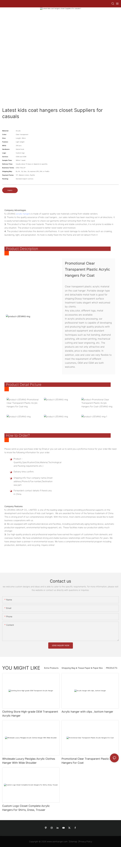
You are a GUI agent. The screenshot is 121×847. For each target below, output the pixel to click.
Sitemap (73, 841)
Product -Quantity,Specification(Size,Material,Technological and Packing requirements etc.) (34, 462)
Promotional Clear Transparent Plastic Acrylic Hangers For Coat (90, 760)
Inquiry (10, 190)
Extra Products (51, 668)
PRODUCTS (111, 668)
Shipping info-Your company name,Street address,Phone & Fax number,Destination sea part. (33, 481)
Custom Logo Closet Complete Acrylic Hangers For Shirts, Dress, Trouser (26, 807)
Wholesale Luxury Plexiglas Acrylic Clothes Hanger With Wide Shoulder (28, 760)
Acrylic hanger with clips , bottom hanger (87, 711)
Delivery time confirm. (24, 471)
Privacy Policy (85, 841)
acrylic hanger (23, 213)
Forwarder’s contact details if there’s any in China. (33, 492)
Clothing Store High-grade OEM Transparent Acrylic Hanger (30, 713)
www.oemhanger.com (57, 841)
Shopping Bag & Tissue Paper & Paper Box (82, 668)
